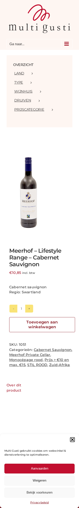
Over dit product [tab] (14, 387)
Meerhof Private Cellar (29, 355)
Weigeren (39, 480)
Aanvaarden (39, 468)
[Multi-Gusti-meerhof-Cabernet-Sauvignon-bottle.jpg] (39, 193)
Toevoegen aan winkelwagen (42, 324)
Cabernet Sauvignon (53, 350)
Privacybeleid (39, 502)
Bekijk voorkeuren (39, 492)
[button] (72, 439)
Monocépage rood (26, 360)
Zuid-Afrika (59, 365)
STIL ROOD (37, 365)
